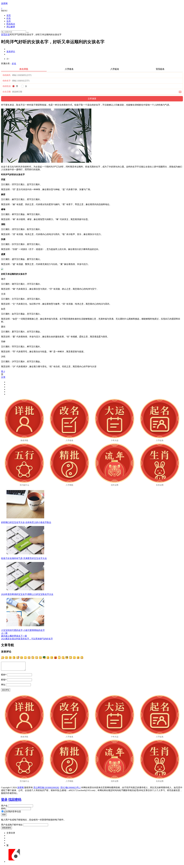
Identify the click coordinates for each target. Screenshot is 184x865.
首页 (8, 15)
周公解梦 (10, 27)
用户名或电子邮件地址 (12, 825)
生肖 (8, 21)
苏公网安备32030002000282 (46, 787)
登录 (4, 799)
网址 (3, 684)
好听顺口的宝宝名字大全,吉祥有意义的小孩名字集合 (26, 522)
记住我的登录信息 (12, 811)
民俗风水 (10, 24)
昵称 (3, 674)
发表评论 (10, 51)
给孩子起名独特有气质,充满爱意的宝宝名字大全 (24, 558)
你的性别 (7, 86)
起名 (8, 18)
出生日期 (7, 92)
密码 (3, 808)
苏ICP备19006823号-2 (70, 787)
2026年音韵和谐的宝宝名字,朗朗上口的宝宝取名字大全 (27, 594)
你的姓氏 (7, 75)
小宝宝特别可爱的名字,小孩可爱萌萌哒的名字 (23, 630)
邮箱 (3, 679)
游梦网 (4, 3)
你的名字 (7, 81)
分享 (3, 377)
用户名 (4, 806)
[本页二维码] (14, 861)
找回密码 (14, 799)
